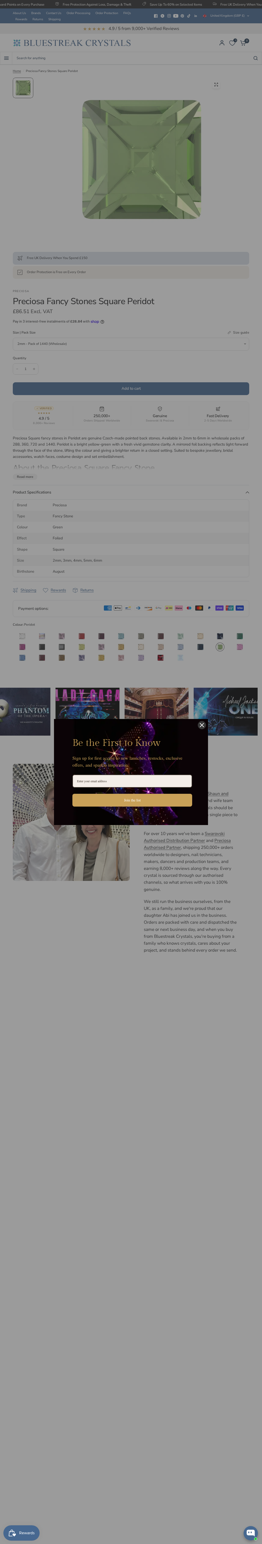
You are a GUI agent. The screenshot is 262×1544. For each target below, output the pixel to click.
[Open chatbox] (251, 1533)
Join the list (132, 800)
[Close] (202, 725)
